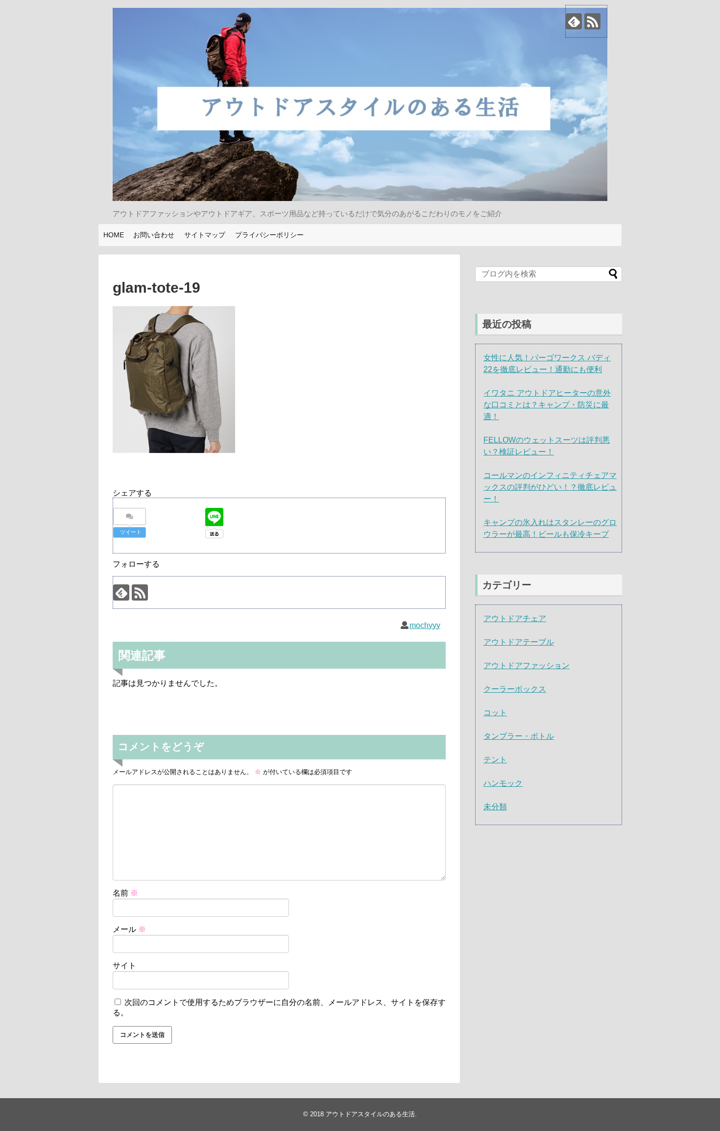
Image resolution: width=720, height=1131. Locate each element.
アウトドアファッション (526, 665)
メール (129, 929)
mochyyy (424, 625)
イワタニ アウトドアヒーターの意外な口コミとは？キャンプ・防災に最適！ (547, 405)
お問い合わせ (153, 235)
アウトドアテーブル (518, 642)
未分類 (495, 807)
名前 (125, 893)
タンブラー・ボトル (518, 736)
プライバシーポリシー (269, 235)
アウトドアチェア (514, 618)
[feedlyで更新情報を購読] (574, 21)
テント (495, 759)
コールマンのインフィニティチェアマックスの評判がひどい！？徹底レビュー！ (550, 487)
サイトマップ (204, 235)
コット (495, 712)
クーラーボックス (514, 689)
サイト (124, 965)
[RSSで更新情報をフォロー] (592, 21)
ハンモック (503, 783)
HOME (113, 235)
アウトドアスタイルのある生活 (370, 1114)
